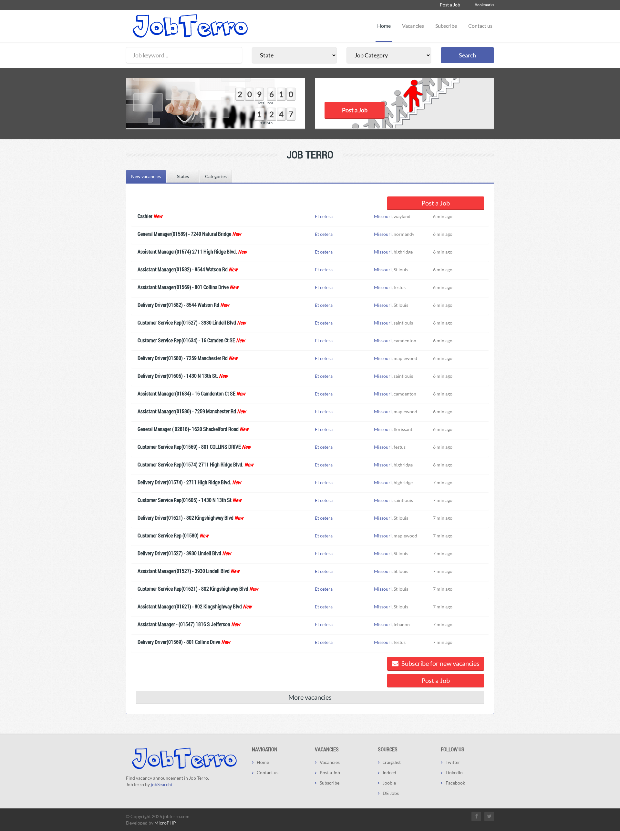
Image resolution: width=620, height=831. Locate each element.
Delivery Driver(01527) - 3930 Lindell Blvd (179, 553)
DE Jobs (391, 793)
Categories (216, 176)
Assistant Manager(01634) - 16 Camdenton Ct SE (186, 393)
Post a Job (450, 4)
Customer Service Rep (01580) (168, 535)
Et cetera (324, 216)
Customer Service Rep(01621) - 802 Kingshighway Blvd (193, 588)
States (183, 176)
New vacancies (146, 176)
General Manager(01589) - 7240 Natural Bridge (184, 233)
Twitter (453, 762)
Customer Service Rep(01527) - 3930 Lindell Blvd (187, 322)
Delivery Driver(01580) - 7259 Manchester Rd (183, 358)
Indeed (389, 772)
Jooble (389, 783)
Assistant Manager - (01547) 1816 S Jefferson (184, 624)
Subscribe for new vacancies (440, 663)
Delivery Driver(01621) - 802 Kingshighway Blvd (185, 517)
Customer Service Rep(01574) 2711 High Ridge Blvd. (190, 464)
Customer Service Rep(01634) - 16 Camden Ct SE (186, 340)
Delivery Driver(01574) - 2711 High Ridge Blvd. (184, 482)
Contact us (480, 26)
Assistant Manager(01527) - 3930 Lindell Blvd (184, 570)
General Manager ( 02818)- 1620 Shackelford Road (188, 429)
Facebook (455, 783)
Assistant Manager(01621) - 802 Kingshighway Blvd (190, 606)
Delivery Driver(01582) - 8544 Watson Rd (178, 304)
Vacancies (413, 26)
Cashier (145, 216)
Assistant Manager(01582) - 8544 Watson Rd (183, 269)
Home (384, 26)
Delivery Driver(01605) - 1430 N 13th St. (178, 375)
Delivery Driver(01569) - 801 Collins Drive (179, 641)
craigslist (392, 762)
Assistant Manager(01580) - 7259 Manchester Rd (187, 411)
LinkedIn (454, 772)
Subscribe (446, 26)
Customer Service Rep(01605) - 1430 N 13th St (185, 499)
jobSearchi (161, 784)
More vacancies (310, 697)
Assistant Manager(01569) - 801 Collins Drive (183, 287)
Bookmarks (484, 4)
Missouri (383, 216)
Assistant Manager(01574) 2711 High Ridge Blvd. (187, 251)
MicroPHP (165, 823)
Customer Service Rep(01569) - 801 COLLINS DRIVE (189, 446)
